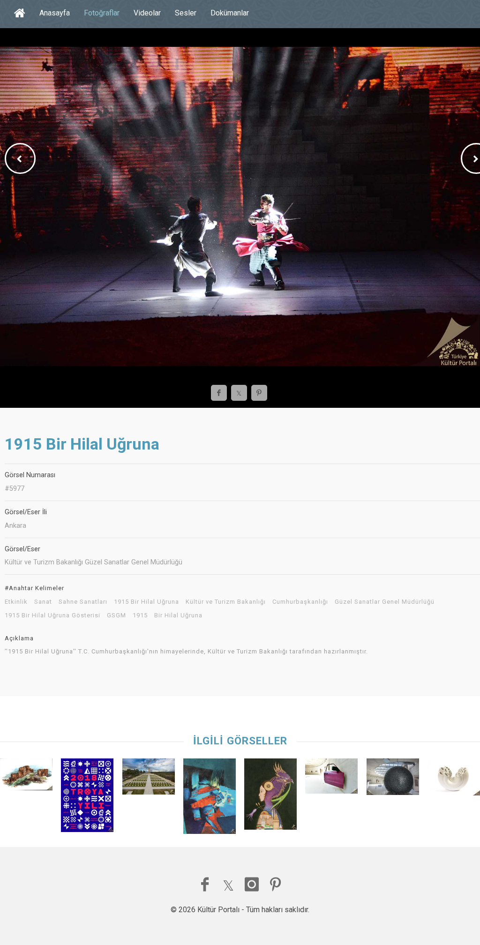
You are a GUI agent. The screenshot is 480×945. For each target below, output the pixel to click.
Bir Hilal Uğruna (178, 615)
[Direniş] (209, 798)
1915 (140, 615)
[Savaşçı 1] (270, 796)
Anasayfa (54, 12)
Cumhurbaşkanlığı (300, 602)
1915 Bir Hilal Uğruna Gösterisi (52, 615)
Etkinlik (16, 602)
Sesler (185, 12)
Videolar (147, 12)
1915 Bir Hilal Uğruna (146, 602)
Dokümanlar (229, 12)
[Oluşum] (454, 779)
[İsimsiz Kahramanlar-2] (148, 778)
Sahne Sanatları (83, 602)
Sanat (43, 602)
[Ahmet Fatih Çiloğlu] (87, 797)
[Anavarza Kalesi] (26, 776)
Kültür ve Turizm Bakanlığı (226, 602)
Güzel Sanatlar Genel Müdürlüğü (385, 602)
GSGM (116, 615)
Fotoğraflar (102, 12)
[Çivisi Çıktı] (393, 779)
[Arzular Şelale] (331, 778)
